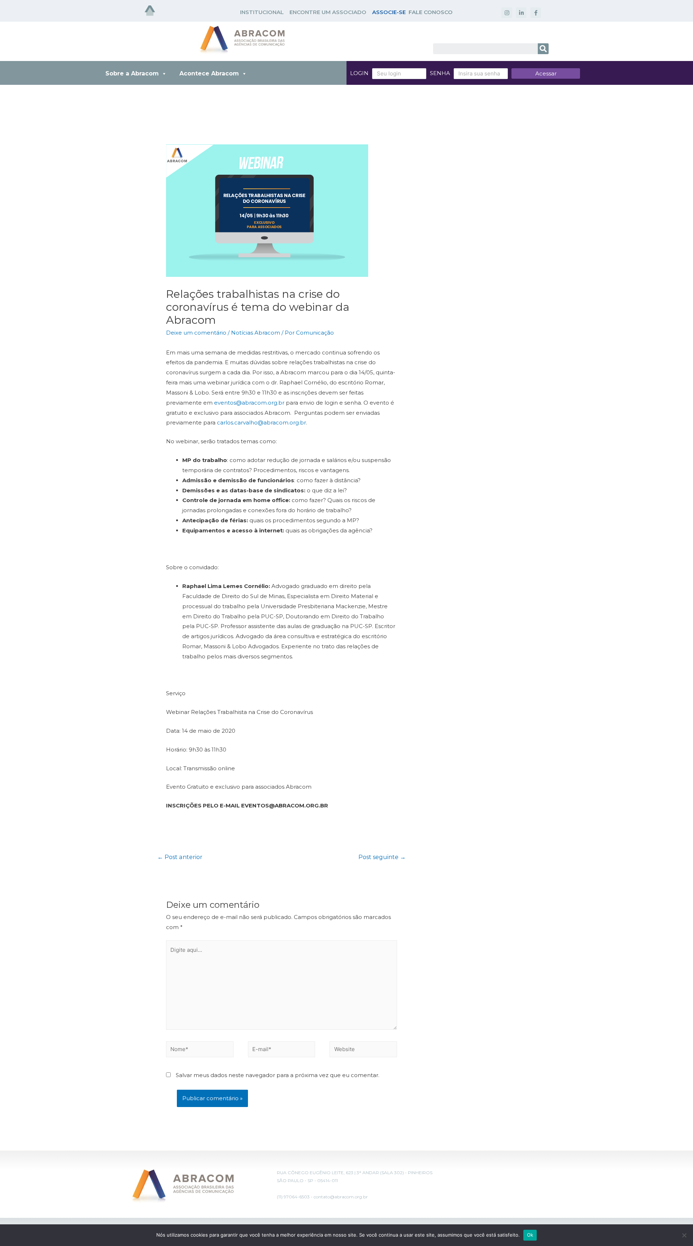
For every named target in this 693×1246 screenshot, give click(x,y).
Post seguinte (382, 857)
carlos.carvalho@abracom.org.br (261, 422)
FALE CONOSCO (431, 12)
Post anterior (179, 857)
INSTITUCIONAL (262, 12)
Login (359, 73)
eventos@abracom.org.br (249, 402)
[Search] (543, 48)
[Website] (363, 1050)
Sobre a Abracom (132, 73)
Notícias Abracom (255, 332)
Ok (530, 1235)
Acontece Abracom (209, 73)
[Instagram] (506, 12)
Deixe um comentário (196, 332)
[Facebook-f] (535, 12)
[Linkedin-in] (521, 12)
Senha (440, 73)
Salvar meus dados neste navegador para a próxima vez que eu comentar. (277, 1075)
